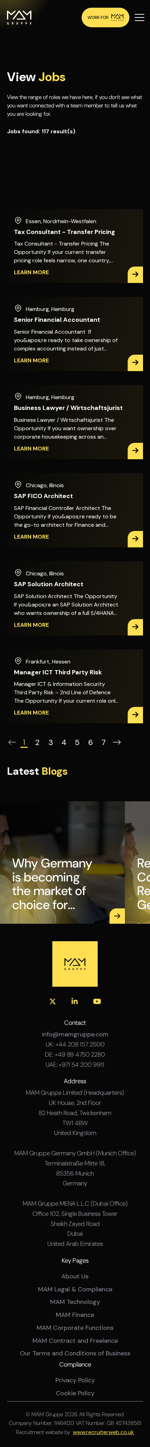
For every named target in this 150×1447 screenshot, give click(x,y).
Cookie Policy (75, 1393)
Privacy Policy (75, 1380)
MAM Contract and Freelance (75, 1341)
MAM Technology (75, 1302)
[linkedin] (74, 1001)
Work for (98, 17)
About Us (75, 1276)
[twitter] (52, 1001)
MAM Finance (75, 1315)
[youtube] (97, 1001)
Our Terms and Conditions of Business (75, 1353)
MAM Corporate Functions (75, 1328)
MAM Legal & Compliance (75, 1289)
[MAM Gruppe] (19, 17)
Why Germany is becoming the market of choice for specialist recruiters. (52, 884)
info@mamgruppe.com (75, 1034)
